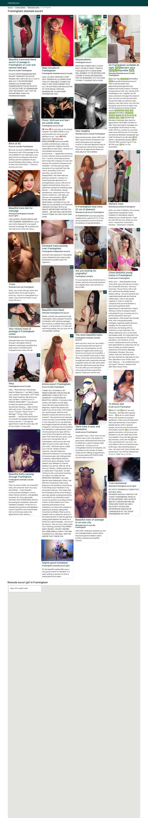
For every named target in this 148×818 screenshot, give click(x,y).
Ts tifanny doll (116, 404)
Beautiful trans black (53, 310)
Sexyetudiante (83, 59)
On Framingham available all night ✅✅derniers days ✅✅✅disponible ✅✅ (124, 68)
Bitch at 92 (15, 143)
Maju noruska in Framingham (50, 69)
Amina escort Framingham (56, 384)
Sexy (11, 383)
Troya (12, 284)
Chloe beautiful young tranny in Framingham (120, 274)
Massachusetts (33, 7)
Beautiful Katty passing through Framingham (21, 475)
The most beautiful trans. (89, 335)
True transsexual (118, 483)
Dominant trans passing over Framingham (55, 247)
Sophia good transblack (55, 562)
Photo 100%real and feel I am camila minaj (56, 121)
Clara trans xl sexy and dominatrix (87, 428)
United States (20, 7)
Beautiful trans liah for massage (21, 209)
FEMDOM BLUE (14, 3)
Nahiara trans (116, 203)
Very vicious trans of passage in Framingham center (21, 331)
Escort (10, 7)
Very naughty (82, 131)
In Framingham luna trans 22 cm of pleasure (89, 208)
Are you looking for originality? (85, 272)
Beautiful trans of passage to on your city (89, 521)
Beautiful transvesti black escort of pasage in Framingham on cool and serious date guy (22, 63)
